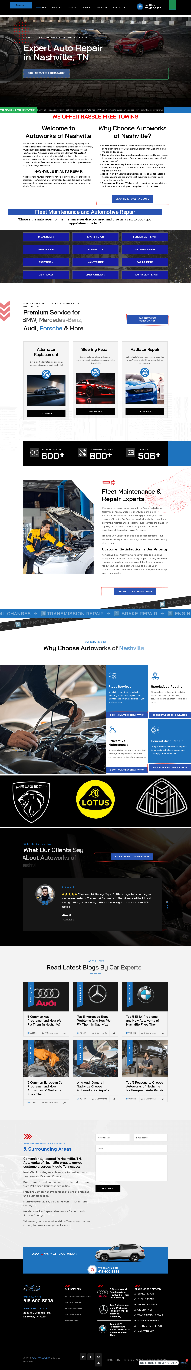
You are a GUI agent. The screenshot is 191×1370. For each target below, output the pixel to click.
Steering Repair (95, 349)
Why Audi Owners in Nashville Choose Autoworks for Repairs (93, 1086)
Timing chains (72, 1320)
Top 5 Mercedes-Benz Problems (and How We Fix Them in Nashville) (94, 1020)
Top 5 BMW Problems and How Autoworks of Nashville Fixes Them (142, 1020)
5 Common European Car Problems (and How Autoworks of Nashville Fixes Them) (45, 1088)
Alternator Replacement (46, 352)
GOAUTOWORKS (41, 1358)
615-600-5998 (153, 8)
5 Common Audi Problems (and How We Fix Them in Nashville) (44, 1020)
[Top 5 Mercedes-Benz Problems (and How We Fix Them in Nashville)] (102, 1311)
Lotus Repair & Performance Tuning (93, 824)
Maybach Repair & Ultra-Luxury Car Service (155, 821)
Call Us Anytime (32, 1297)
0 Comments (51, 1033)
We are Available (108, 1267)
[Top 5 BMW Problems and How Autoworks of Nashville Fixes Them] (102, 1330)
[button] (167, 902)
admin (32, 1033)
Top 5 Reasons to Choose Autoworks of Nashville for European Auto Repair (144, 1086)
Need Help (150, 5)
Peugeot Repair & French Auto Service (29, 824)
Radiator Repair (145, 349)
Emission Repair (73, 1314)
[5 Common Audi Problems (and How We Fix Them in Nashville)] (102, 1294)
